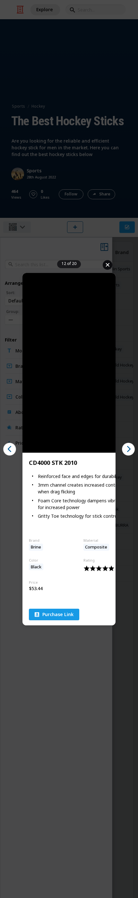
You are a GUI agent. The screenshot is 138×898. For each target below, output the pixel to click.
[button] (9, 449)
